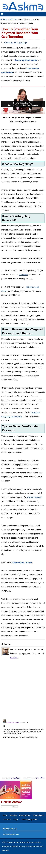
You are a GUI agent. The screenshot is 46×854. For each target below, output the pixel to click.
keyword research (34, 497)
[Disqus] (24, 689)
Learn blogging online (29, 819)
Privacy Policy (24, 815)
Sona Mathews (21, 842)
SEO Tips (13, 19)
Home (5, 815)
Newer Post (15, 778)
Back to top (37, 815)
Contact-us (7, 819)
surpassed (23, 275)
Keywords (8, 43)
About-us (13, 815)
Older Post (40, 778)
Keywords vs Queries (22, 562)
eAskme (3, 19)
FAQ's (16, 819)
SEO (16, 43)
